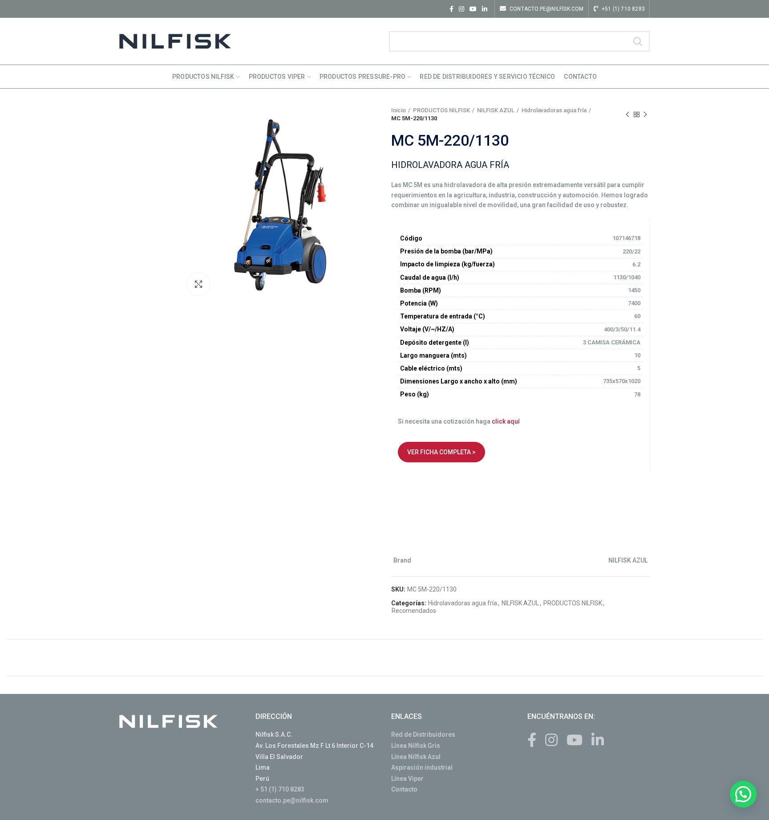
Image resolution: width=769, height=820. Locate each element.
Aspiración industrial (422, 767)
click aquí (506, 421)
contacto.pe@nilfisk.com (291, 800)
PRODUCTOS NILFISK (441, 110)
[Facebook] (451, 9)
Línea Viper (407, 778)
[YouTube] (473, 9)
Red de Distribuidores (423, 734)
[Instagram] (461, 9)
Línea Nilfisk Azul (416, 756)
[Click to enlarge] (198, 284)
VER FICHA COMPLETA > (441, 452)
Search (638, 41)
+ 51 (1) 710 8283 (279, 789)
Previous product (627, 114)
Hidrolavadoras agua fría (554, 110)
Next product (645, 114)
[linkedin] (484, 9)
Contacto (404, 789)
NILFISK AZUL (495, 110)
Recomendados (414, 610)
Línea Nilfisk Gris (415, 745)
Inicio (398, 110)
